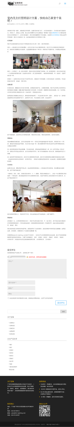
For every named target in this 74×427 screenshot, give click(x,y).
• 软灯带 (11, 361)
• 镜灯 (10, 344)
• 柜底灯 (11, 350)
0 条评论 (31, 24)
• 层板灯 (11, 358)
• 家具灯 (11, 356)
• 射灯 (10, 347)
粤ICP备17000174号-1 (53, 424)
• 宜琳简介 (12, 323)
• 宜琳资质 (12, 325)
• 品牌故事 (12, 331)
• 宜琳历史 (12, 328)
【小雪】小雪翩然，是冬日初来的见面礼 (52, 397)
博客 (26, 24)
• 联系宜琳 (12, 334)
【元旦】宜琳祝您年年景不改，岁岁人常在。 (53, 389)
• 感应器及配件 (13, 367)
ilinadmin (12, 24)
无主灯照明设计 (55, 35)
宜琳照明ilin (55, 33)
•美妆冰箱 (11, 369)
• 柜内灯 (11, 353)
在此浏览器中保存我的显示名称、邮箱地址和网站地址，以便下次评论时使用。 (32, 298)
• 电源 (10, 364)
